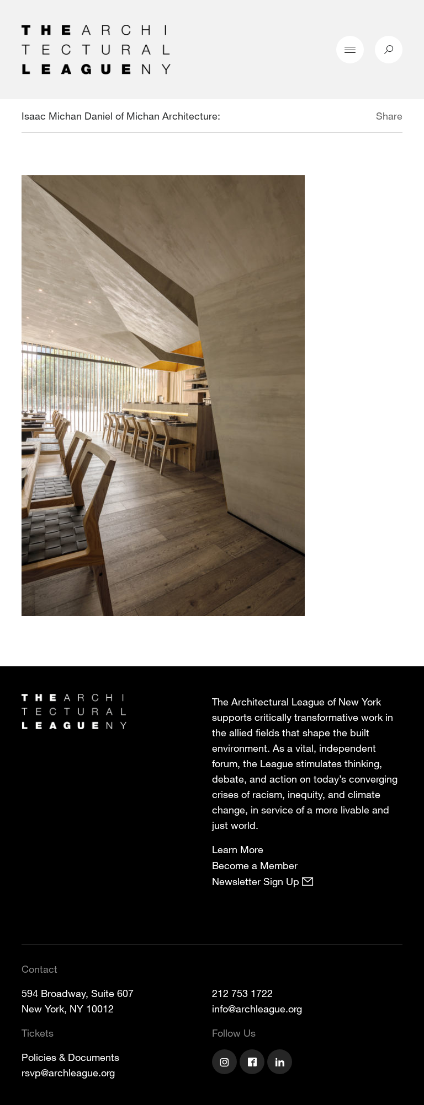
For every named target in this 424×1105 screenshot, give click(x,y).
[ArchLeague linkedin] (281, 1063)
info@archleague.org (257, 1008)
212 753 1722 (242, 993)
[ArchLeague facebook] (253, 1063)
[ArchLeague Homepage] (96, 48)
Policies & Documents (70, 1057)
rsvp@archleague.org (68, 1072)
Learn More (237, 849)
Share (389, 116)
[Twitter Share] (343, 117)
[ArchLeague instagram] (226, 1063)
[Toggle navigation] (350, 49)
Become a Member (255, 865)
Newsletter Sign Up (257, 881)
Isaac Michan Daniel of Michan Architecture (120, 116)
